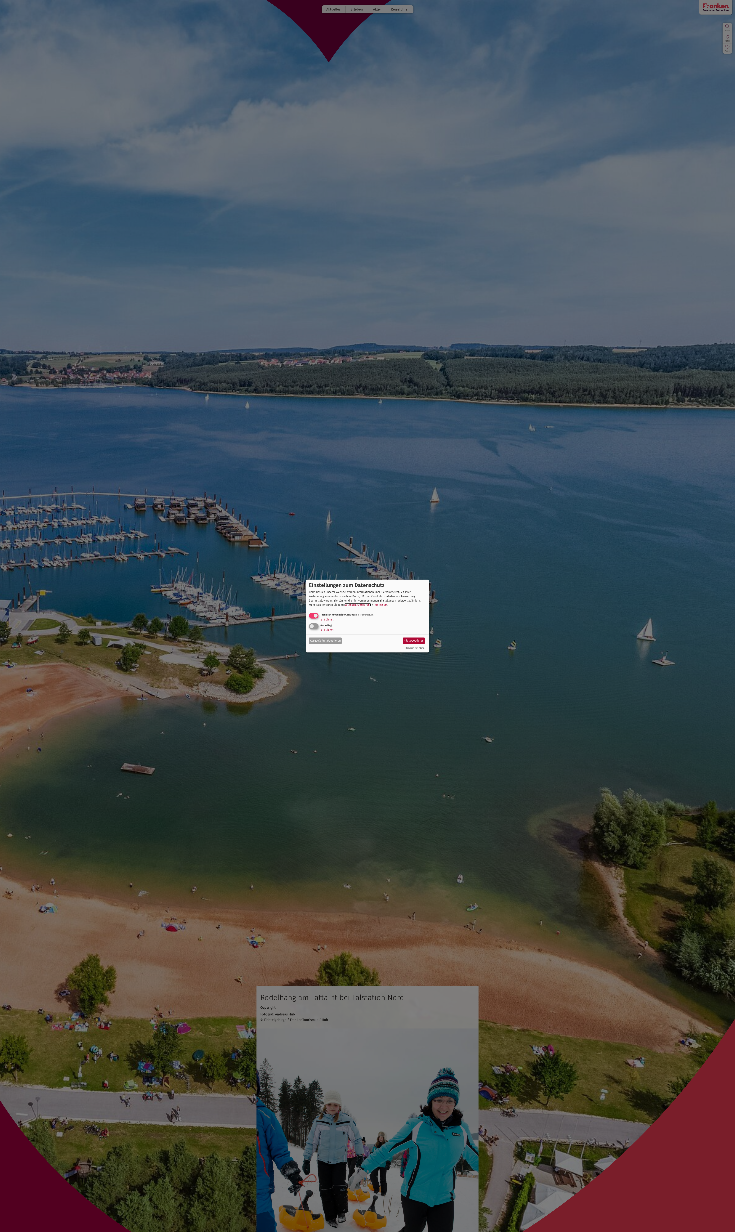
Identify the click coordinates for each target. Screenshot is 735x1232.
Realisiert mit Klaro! (415, 648)
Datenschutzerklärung (357, 605)
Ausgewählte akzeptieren (325, 640)
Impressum (380, 605)
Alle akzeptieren (414, 640)
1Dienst (326, 619)
